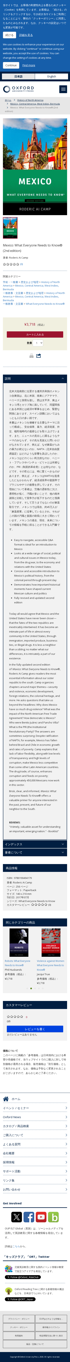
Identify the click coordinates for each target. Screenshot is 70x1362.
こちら (16, 1246)
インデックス (13, 844)
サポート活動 (11, 1171)
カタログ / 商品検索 (16, 1126)
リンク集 (9, 1180)
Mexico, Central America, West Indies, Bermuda (35, 103)
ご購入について (13, 1135)
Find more (28, 65)
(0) (21, 264)
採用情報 (9, 1162)
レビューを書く (35, 1029)
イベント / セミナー (16, 1108)
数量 (29, 343)
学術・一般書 (10, 282)
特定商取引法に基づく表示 (51, 1335)
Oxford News (12, 1117)
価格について (10, 1050)
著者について (13, 852)
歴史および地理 (29, 282)
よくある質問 (11, 1144)
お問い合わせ (11, 1189)
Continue (11, 65)
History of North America (30, 100)
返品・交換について (35, 1344)
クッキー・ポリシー (19, 1327)
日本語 (18, 76)
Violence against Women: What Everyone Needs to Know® (51, 965)
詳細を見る (26, 35)
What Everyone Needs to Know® (45, 303)
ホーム (8, 100)
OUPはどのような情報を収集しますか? (53, 1318)
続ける (9, 35)
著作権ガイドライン (51, 1327)
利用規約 (19, 1335)
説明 (8, 378)
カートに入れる (35, 334)
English (51, 76)
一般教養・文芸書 (13, 293)
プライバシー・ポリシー (19, 1318)
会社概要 (9, 1153)
